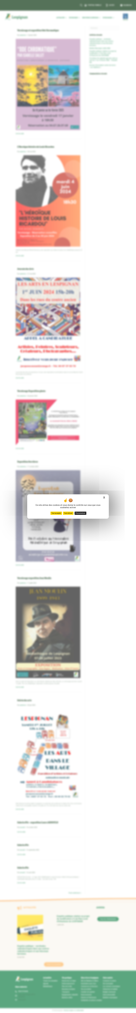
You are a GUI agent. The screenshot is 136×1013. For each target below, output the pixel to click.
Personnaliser (80, 513)
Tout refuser (68, 513)
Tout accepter (56, 513)
